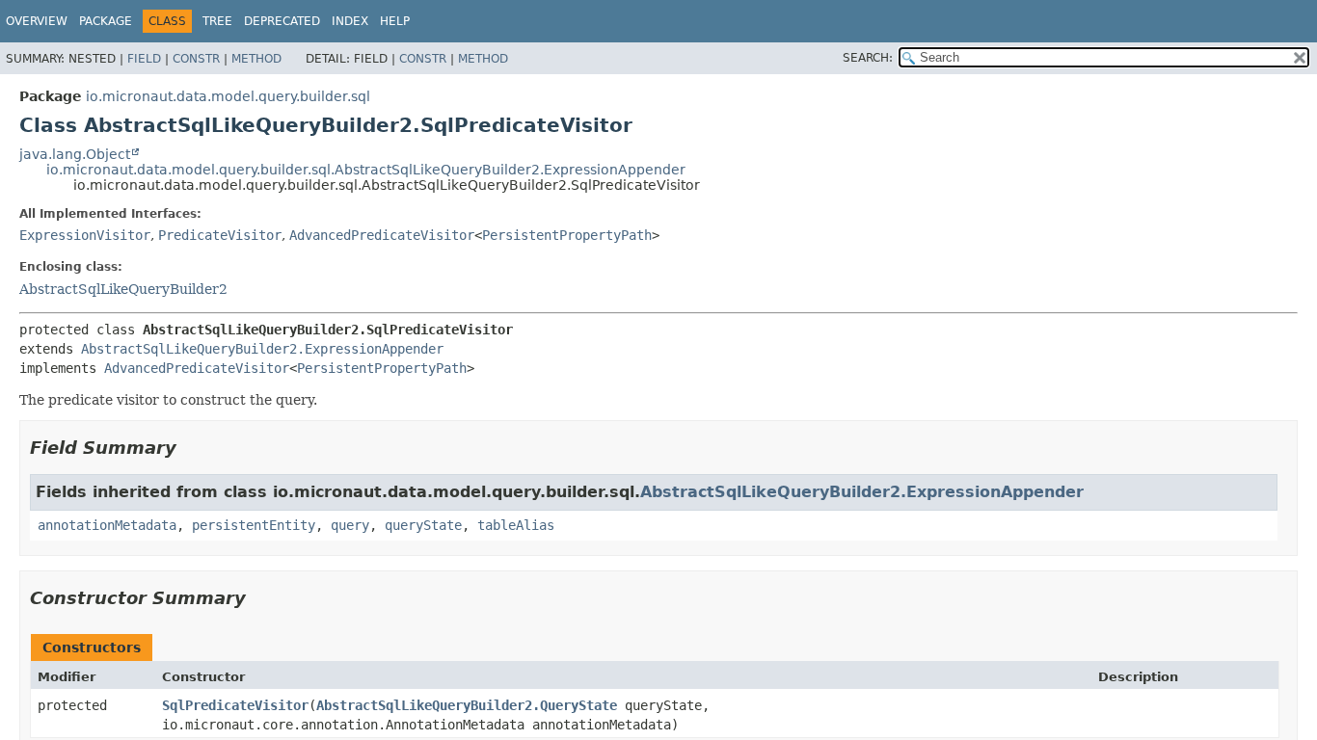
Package (105, 21)
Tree (217, 21)
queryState (423, 525)
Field (144, 59)
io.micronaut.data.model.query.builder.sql (228, 96)
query (350, 525)
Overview (36, 21)
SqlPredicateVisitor (235, 705)
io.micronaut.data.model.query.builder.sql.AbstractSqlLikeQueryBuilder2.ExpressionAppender (365, 169)
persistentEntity (253, 525)
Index (350, 21)
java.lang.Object (74, 154)
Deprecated (282, 21)
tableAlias (515, 525)
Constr (196, 59)
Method (256, 59)
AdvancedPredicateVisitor (381, 235)
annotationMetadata (107, 525)
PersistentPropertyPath (567, 235)
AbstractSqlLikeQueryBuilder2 (123, 289)
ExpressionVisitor (84, 235)
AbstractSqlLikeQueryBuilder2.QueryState (466, 705)
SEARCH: (868, 58)
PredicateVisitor (220, 235)
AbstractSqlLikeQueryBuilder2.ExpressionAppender (262, 349)
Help (395, 21)
